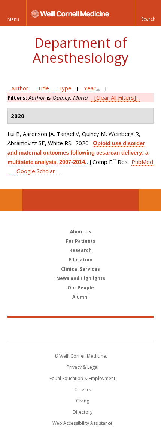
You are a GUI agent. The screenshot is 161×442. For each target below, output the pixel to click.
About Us (80, 231)
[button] (148, 13)
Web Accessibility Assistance (82, 423)
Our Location (11, 200)
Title (43, 88)
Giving (82, 401)
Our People (80, 287)
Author (19, 88)
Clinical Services (80, 269)
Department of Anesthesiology (80, 50)
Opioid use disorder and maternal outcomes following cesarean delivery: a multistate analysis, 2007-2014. (77, 152)
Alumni (80, 297)
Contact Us (150, 200)
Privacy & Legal (82, 367)
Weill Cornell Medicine (80, 328)
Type (65, 88)
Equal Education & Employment (82, 378)
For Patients (80, 241)
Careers (82, 389)
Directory (82, 412)
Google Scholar (35, 171)
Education (80, 259)
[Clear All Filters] (115, 97)
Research (80, 250)
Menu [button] (13, 19)
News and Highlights (80, 278)
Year (90, 88)
